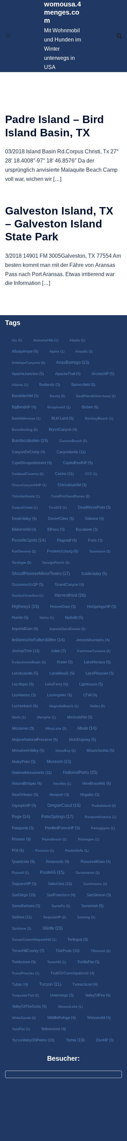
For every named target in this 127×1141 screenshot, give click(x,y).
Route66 (52, 872)
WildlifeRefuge (61, 1017)
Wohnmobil (98, 1017)
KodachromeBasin (28, 662)
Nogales (89, 794)
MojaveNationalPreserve (35, 739)
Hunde (20, 617)
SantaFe (60, 905)
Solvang (86, 917)
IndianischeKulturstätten (38, 639)
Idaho (46, 617)
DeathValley (24, 518)
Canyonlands (70, 451)
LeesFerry (56, 684)
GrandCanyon (69, 584)
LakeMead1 (61, 673)
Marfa (18, 717)
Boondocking (24, 429)
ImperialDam (25, 628)
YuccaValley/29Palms (33, 1040)
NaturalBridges (27, 783)
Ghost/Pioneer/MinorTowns (41, 573)
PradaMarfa (76, 850)
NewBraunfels (96, 783)
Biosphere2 (58, 407)
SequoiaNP (54, 917)
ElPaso (55, 529)
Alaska (77, 340)
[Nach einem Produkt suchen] (119, 36)
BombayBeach (99, 418)
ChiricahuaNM (71, 484)
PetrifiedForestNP (62, 827)
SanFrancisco (60, 894)
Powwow (44, 850)
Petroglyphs (102, 828)
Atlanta (20, 384)
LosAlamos (24, 695)
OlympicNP (24, 805)
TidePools (67, 950)
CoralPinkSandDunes (70, 496)
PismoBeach (54, 839)
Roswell (20, 872)
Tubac (20, 984)
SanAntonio (95, 883)
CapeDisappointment (31, 462)
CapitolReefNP (77, 462)
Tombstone (24, 961)
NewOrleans (25, 794)
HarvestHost (69, 595)
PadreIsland (103, 805)
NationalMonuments (31, 772)
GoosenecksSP (27, 584)
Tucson (50, 984)
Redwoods (57, 861)
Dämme (94, 518)
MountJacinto (100, 750)
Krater (64, 662)
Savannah (92, 905)
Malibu (97, 706)
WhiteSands (24, 1017)
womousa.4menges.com (62, 12)
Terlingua (77, 939)
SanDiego (23, 894)
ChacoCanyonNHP (29, 485)
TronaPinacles (25, 973)
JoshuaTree (25, 650)
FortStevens (24, 551)
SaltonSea (59, 883)
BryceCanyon (62, 429)
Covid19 (57, 507)
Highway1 (25, 606)
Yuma (74, 1039)
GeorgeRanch (55, 562)
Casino (64, 473)
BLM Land (62, 418)
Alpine (56, 351)
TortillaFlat (88, 961)
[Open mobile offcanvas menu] (7, 35)
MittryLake (55, 728)
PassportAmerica (100, 816)
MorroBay (65, 750)
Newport (59, 794)
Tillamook (100, 950)
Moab (86, 728)
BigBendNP (24, 407)
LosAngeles (59, 695)
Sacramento (87, 872)
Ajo (17, 340)
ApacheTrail (67, 373)
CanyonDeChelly (28, 451)
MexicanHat (79, 717)
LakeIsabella (25, 673)
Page (21, 816)
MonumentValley (28, 750)
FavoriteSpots (28, 540)
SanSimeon (98, 894)
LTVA (90, 695)
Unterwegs (61, 995)
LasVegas (23, 684)
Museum (58, 761)
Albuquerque (25, 351)
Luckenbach (25, 705)
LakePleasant (99, 673)
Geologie (21, 562)
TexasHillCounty (28, 950)
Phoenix (21, 839)
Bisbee (89, 407)
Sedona (21, 917)
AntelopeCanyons (28, 362)
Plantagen (88, 839)
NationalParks (80, 772)
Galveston (99, 551)
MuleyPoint (23, 761)
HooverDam (63, 606)
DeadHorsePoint (94, 507)
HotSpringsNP (101, 606)
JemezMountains (92, 639)
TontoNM (56, 962)
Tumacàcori (85, 984)
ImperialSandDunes (67, 628)
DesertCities (61, 518)
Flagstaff (67, 540)
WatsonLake (70, 1006)
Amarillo (83, 351)
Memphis (46, 717)
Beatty (57, 395)
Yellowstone (53, 1028)
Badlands (49, 384)
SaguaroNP (24, 883)
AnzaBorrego (72, 362)
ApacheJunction (28, 373)
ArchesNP (102, 373)
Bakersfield (83, 384)
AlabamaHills (45, 340)
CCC (91, 473)
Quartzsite (23, 861)
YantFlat (20, 1029)
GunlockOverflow (27, 595)
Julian (58, 650)
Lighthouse (91, 684)
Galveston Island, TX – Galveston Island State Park (59, 224)
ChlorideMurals (26, 496)
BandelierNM (25, 395)
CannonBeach (73, 440)
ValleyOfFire (97, 995)
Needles (62, 783)
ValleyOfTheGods (29, 1006)
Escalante (87, 529)
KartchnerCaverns (93, 650)
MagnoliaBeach (63, 706)
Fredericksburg (62, 551)
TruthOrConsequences (72, 973)
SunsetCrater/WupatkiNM (34, 939)
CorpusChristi (24, 507)
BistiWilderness (26, 418)
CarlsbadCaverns (27, 473)
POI (18, 850)
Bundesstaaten (30, 440)
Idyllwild (74, 617)
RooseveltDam (95, 861)
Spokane (21, 928)
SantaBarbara (26, 905)
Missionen (23, 728)
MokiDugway (82, 739)
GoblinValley (94, 573)
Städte (52, 927)
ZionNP (104, 1040)
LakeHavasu (97, 662)
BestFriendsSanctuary (95, 395)
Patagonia (23, 827)
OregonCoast (63, 805)
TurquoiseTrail (25, 995)
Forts (95, 540)
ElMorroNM (24, 529)
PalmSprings (57, 816)
